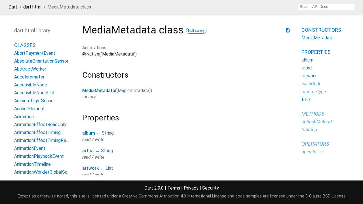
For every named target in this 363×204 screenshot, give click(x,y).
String (108, 133)
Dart (13, 7)
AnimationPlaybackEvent (39, 156)
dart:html (32, 7)
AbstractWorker (30, 69)
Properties (316, 52)
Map (122, 90)
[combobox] (326, 7)
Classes (25, 45)
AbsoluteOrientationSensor (41, 61)
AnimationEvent (29, 148)
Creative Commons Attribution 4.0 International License (174, 196)
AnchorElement (29, 108)
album (88, 133)
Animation (24, 116)
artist (88, 150)
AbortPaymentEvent (34, 53)
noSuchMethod (316, 121)
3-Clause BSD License (325, 196)
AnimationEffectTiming (37, 132)
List (109, 168)
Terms (173, 188)
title (305, 99)
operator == (312, 151)
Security (210, 188)
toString (309, 129)
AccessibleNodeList (34, 92)
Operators (315, 144)
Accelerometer (29, 77)
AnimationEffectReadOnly (40, 124)
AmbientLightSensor (34, 100)
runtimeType (313, 91)
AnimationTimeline (32, 164)
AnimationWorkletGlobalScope (44, 172)
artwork (90, 168)
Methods (312, 114)
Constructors (321, 30)
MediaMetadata (98, 90)
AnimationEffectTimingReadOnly (47, 140)
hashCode (311, 83)
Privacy (191, 188)
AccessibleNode (30, 85)
